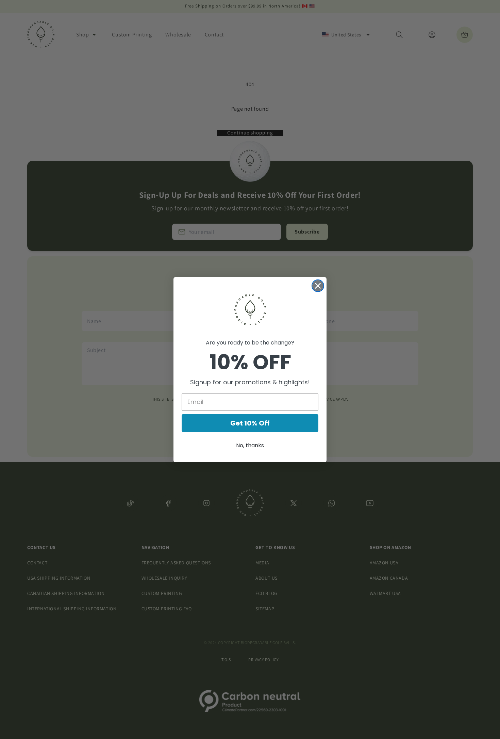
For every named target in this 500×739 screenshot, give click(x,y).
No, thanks (250, 445)
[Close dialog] (318, 286)
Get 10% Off (250, 423)
